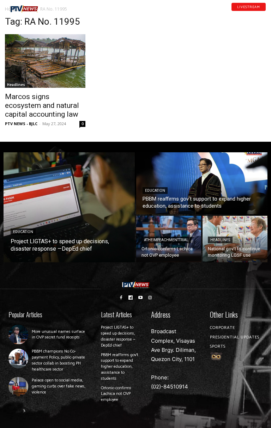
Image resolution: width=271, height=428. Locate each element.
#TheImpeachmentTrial (166, 240)
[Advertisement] (226, 51)
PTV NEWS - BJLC (21, 123)
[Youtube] (254, 13)
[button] (51, 6)
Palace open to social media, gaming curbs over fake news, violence (58, 386)
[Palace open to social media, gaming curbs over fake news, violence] (18, 387)
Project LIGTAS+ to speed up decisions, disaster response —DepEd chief (118, 336)
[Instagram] (150, 297)
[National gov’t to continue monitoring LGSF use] (235, 239)
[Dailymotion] (245, 13)
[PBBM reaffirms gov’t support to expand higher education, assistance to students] (201, 183)
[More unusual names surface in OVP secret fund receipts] (18, 334)
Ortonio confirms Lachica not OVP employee (116, 394)
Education (23, 232)
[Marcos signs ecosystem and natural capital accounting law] (45, 61)
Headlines (16, 84)
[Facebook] (236, 13)
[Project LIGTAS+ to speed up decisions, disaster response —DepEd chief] (69, 207)
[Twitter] (263, 13)
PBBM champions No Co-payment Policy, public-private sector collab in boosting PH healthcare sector (58, 360)
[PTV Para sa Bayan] (24, 9)
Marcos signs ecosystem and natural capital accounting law (42, 105)
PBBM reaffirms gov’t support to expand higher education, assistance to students (119, 366)
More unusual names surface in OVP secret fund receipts (58, 334)
